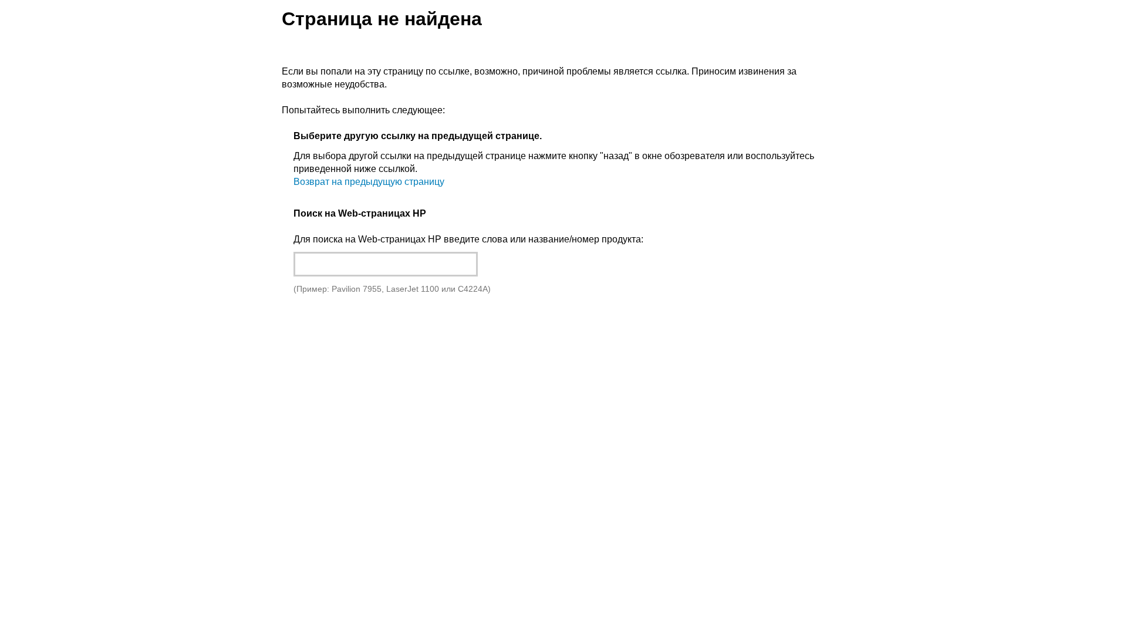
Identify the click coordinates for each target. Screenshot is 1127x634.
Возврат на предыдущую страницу (368, 182)
